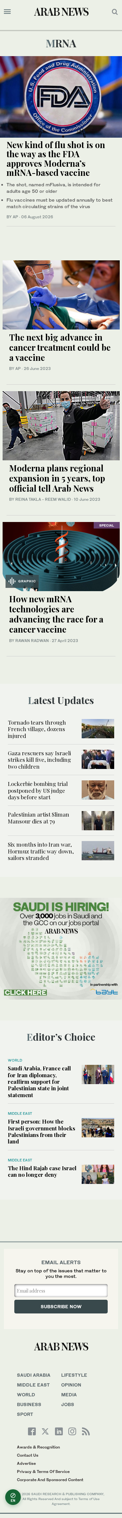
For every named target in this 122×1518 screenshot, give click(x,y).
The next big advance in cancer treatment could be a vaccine (60, 347)
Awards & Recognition (38, 1447)
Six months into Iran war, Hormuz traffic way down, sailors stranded (41, 851)
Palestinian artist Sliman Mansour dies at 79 (38, 817)
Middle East (20, 1113)
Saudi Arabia (33, 1375)
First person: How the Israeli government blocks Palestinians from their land (41, 1131)
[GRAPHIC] (61, 555)
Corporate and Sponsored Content (50, 1479)
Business (29, 1404)
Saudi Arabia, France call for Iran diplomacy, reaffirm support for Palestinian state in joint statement (39, 1081)
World (15, 1060)
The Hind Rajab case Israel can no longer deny (42, 1171)
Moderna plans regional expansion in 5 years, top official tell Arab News (57, 478)
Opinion (71, 1385)
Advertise (26, 1463)
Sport (25, 1414)
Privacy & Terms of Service (43, 1471)
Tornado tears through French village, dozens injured (37, 729)
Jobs (67, 1404)
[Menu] (7, 11)
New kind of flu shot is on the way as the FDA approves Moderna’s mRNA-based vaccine (56, 158)
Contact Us (27, 1455)
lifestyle (74, 1375)
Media (69, 1394)
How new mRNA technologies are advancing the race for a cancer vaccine (56, 614)
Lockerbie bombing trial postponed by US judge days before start (38, 790)
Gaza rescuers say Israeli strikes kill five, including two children (39, 759)
